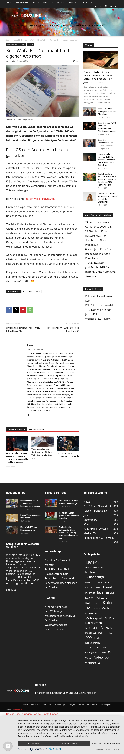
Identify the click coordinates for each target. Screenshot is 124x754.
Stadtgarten (91, 652)
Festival (98, 588)
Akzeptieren (69, 743)
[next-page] (13, 468)
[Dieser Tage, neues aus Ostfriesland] (12, 518)
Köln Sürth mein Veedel (99, 305)
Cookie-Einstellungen (19, 713)
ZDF (99, 662)
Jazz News (86, 2)
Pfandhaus (90, 632)
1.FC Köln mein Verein (98, 309)
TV (109, 652)
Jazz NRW (89, 598)
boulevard (91, 572)
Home (8, 2)
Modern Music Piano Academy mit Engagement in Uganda (30, 503)
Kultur (89, 603)
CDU (108, 577)
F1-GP (106, 583)
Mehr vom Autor (36, 429)
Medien (106, 608)
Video (98, 657)
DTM (87, 582)
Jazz (41, 25)
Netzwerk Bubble (40, 2)
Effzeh (97, 582)
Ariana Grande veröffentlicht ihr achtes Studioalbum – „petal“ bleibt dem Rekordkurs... (107, 159)
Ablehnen (33, 743)
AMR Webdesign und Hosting (22, 581)
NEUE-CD (91, 628)
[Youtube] (110, 6)
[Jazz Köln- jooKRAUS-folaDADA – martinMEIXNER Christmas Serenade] (89, 126)
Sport (104, 648)
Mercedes (91, 613)
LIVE (88, 608)
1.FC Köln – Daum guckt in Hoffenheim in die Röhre (69, 515)
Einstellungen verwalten (106, 743)
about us (11, 589)
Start (8, 40)
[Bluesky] (115, 6)
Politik (101, 632)
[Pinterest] (23, 310)
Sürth (102, 652)
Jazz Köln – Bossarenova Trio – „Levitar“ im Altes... (106, 143)
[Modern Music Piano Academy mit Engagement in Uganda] (12, 503)
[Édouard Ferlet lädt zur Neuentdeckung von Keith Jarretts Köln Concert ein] (100, 60)
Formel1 (108, 587)
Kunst (98, 603)
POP (88, 637)
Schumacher (92, 647)
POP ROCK (21, 25)
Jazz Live (109, 592)
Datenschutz (17, 709)
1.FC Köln (92, 562)
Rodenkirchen (92, 642)
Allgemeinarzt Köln (56, 606)
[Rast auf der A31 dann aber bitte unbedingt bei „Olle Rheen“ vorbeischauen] (51, 503)
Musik (109, 618)
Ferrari (89, 587)
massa (97, 608)
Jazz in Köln (91, 314)
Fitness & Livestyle (59, 2)
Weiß (38, 291)
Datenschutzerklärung (113, 749)
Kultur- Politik (96, 25)
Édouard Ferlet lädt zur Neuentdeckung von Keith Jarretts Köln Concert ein (98, 75)
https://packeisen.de (35, 349)
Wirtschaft (90, 662)
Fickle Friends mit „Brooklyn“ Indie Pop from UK (62, 329)
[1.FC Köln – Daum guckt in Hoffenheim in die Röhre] (51, 516)
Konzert (101, 597)
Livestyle (67, 25)
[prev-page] (8, 468)
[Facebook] (100, 6)
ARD (102, 568)
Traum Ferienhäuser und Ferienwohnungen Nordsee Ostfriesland (61, 583)
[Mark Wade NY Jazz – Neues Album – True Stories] (12, 530)
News (106, 627)
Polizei (110, 633)
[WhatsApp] (30, 310)
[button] (96, 6)
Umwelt (88, 657)
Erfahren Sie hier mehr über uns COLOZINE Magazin (65, 692)
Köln (32, 25)
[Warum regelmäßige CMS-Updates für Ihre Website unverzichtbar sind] (42, 441)
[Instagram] (105, 6)
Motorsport (13, 32)
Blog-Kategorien (22, 2)
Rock (97, 637)
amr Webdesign (54, 611)
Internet (80, 25)
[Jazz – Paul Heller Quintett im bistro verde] (68, 443)
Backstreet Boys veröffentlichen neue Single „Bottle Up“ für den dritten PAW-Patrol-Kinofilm (107, 179)
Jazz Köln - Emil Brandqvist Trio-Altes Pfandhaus (98, 253)
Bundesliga (53, 25)
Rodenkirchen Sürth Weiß (23, 40)
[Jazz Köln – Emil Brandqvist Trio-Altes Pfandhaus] (89, 111)
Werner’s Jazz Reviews (98, 318)
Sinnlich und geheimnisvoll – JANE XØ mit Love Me (23, 329)
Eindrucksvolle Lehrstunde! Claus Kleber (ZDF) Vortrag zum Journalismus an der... (68, 532)
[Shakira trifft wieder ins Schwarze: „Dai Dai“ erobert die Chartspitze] (89, 196)
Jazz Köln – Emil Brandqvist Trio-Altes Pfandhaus (107, 111)
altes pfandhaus (92, 567)
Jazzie (12, 61)
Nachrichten (93, 622)
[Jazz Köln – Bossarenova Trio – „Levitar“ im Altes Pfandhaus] (89, 143)
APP (24, 291)
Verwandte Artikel (16, 429)
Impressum (73, 2)
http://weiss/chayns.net (40, 198)
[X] (16, 310)
